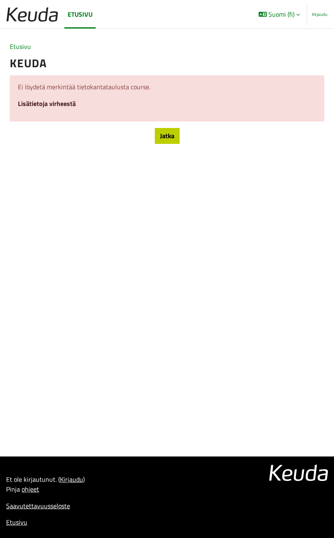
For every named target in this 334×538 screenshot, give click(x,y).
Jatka (167, 136)
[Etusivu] (32, 14)
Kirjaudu (319, 14)
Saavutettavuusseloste (38, 506)
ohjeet (30, 489)
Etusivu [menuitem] (80, 14)
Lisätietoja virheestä (47, 103)
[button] (279, 14)
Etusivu (20, 46)
